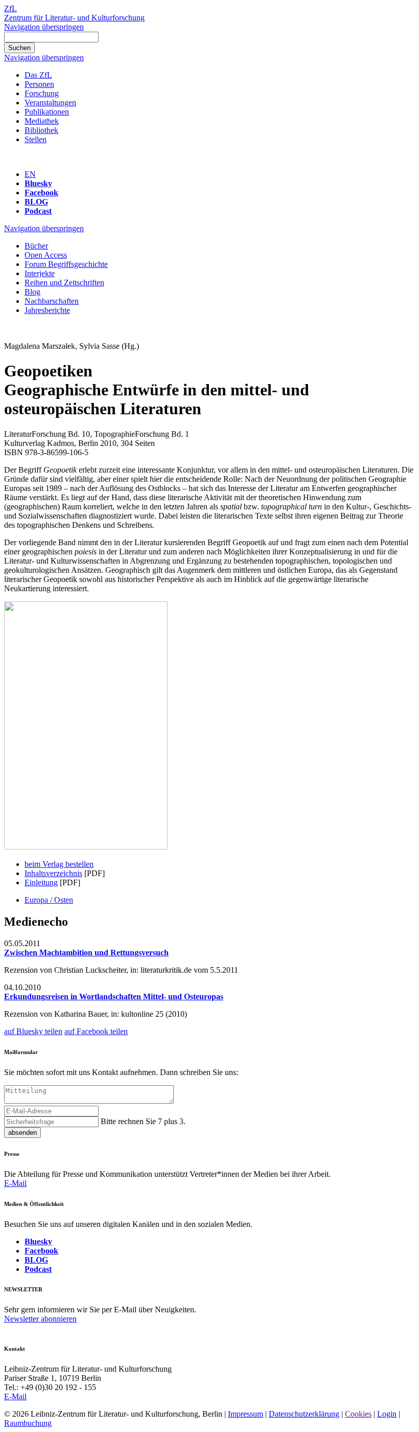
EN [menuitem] (30, 174)
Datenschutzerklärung (304, 1413)
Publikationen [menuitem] (47, 111)
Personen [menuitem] (39, 84)
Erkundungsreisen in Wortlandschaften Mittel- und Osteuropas (113, 996)
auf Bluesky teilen (33, 1031)
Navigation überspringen (44, 27)
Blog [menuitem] (32, 291)
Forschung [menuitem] (42, 93)
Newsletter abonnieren (40, 1318)
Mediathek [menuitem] (42, 121)
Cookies (358, 1413)
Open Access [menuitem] (46, 255)
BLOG (36, 201)
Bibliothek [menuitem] (41, 130)
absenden (22, 1132)
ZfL (10, 8)
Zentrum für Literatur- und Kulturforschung (74, 17)
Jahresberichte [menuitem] (47, 310)
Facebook (41, 192)
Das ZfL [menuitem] (38, 75)
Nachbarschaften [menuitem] (52, 301)
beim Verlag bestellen (59, 864)
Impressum (245, 1413)
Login (387, 1413)
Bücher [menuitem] (36, 245)
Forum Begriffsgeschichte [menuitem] (66, 264)
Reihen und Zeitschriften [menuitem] (64, 282)
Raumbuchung (28, 1423)
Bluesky (38, 183)
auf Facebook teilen (96, 1031)
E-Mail (15, 1183)
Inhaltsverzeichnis (53, 873)
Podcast (38, 211)
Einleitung (41, 882)
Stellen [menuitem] (35, 139)
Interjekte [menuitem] (40, 273)
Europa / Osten (49, 900)
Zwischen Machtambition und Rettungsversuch (86, 952)
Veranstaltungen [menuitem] (50, 102)
